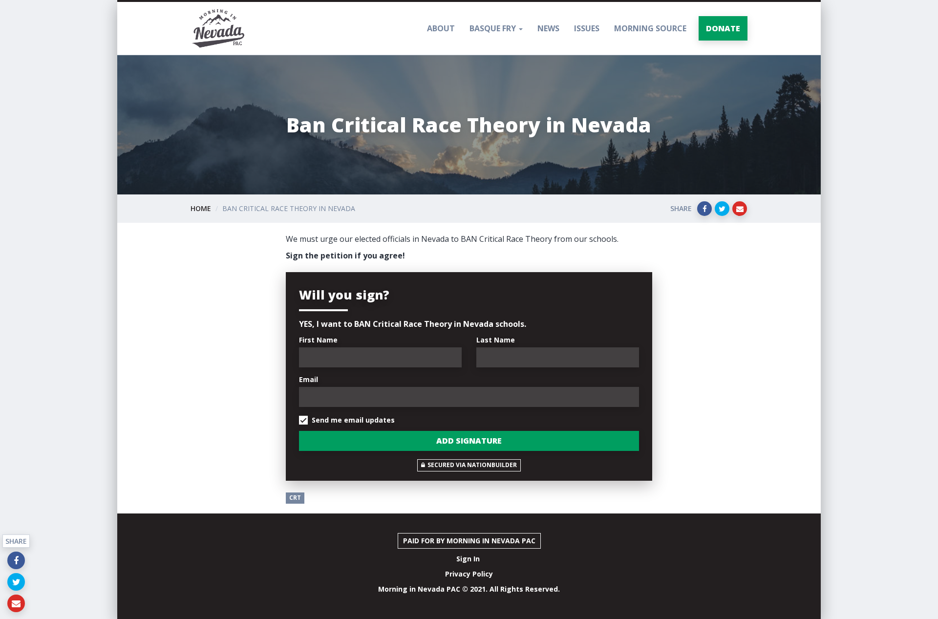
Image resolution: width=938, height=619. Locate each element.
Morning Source (650, 28)
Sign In (468, 558)
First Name (318, 339)
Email (308, 379)
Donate (723, 28)
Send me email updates (353, 420)
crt (295, 497)
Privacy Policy (469, 573)
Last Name (495, 339)
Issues (586, 28)
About (441, 28)
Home (201, 208)
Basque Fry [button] (493, 28)
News (548, 28)
